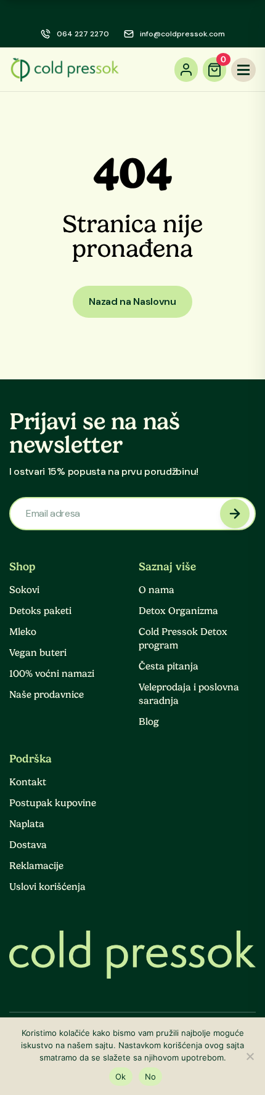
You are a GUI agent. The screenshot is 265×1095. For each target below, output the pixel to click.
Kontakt (27, 782)
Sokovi (24, 590)
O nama (156, 590)
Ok (120, 1076)
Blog (149, 721)
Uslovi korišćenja (47, 886)
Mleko (22, 631)
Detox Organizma (178, 610)
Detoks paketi (40, 610)
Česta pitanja (168, 666)
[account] (186, 69)
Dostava (28, 845)
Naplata (26, 824)
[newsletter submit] (235, 513)
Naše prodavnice (46, 694)
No (151, 1076)
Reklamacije (36, 865)
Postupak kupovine (52, 803)
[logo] (64, 69)
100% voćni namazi (51, 673)
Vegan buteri (38, 652)
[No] (249, 1056)
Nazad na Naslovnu (132, 301)
